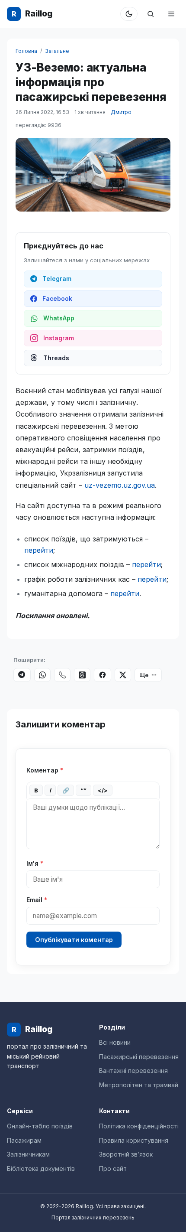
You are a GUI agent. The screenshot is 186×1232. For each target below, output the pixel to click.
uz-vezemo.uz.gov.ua (119, 485)
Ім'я (34, 863)
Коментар (44, 770)
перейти (38, 550)
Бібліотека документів (41, 1168)
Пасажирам (24, 1140)
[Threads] (82, 675)
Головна (26, 51)
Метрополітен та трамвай (138, 1085)
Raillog (32, 14)
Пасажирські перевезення (139, 1056)
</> (103, 790)
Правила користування (133, 1140)
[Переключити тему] (129, 14)
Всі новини (115, 1042)
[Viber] (62, 675)
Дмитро (121, 112)
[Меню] (171, 14)
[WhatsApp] (42, 675)
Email (36, 899)
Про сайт (113, 1168)
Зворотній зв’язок (126, 1154)
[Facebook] (102, 675)
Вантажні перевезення (133, 1070)
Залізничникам (28, 1154)
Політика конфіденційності (139, 1126)
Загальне (57, 51)
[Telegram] (22, 675)
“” (83, 790)
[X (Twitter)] (123, 675)
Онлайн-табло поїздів (40, 1126)
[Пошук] (150, 14)
